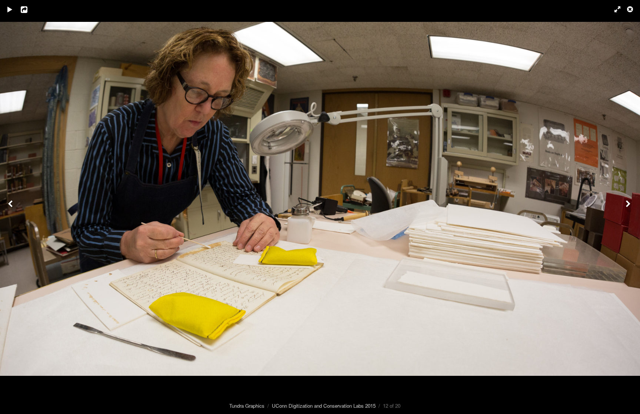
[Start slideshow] (10, 9)
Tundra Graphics (246, 405)
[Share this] (29, 9)
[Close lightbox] (630, 9)
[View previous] (11, 207)
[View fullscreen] (614, 9)
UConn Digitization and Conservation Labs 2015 (324, 405)
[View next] (629, 207)
